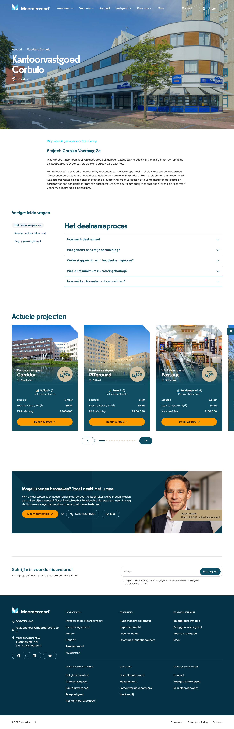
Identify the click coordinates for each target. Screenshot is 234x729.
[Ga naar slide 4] (112, 440)
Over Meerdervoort (132, 675)
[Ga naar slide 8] (122, 440)
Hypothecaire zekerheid (135, 621)
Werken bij (127, 694)
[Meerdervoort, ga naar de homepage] (31, 8)
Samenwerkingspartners (136, 688)
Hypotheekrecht (130, 627)
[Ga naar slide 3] (109, 440)
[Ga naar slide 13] (134, 440)
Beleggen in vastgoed (187, 627)
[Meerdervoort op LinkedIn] (34, 655)
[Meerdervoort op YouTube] (50, 655)
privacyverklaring (138, 583)
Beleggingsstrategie (186, 621)
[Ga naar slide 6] (117, 440)
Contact (178, 675)
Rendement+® (75, 646)
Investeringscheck (78, 627)
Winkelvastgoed (76, 681)
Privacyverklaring (198, 722)
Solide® (71, 640)
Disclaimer (177, 722)
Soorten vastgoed (185, 633)
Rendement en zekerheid (30, 233)
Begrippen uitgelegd (27, 241)
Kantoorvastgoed (77, 688)
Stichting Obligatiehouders (137, 640)
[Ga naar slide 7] (119, 440)
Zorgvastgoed (75, 694)
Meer (161, 8)
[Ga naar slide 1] (102, 440)
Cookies (217, 722)
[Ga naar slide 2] (106, 440)
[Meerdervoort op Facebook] (19, 655)
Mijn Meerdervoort (185, 688)
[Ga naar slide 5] (114, 440)
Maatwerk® (73, 652)
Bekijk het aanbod (77, 675)
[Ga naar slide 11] (129, 440)
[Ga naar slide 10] (127, 440)
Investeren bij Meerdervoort (84, 621)
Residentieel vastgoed (80, 700)
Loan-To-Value (129, 633)
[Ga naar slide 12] (132, 440)
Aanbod (104, 8)
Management (128, 681)
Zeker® (70, 633)
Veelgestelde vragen (186, 681)
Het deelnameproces (27, 225)
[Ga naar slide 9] (124, 440)
